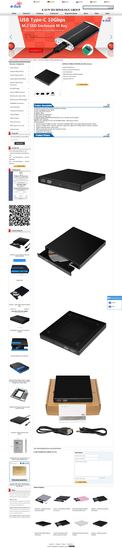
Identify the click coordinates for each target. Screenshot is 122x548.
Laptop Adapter (14, 114)
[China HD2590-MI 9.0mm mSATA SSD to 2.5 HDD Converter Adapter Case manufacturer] (19, 456)
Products (40, 13)
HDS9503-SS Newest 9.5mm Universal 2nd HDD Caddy (19, 407)
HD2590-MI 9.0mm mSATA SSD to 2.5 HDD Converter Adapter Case (19, 459)
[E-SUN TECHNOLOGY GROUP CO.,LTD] (16, 4)
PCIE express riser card (17, 125)
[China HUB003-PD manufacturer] (19, 278)
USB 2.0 (35, 60)
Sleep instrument (15, 122)
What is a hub (13, 494)
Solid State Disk (15, 107)
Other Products (14, 118)
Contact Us (54, 13)
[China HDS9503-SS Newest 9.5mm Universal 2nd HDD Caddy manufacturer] (19, 405)
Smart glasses (14, 67)
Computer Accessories (16, 110)
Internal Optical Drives (16, 75)
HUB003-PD (19, 280)
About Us (26, 13)
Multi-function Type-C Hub (17, 96)
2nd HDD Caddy (14, 88)
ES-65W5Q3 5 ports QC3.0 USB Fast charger (19, 331)
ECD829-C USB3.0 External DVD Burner (19, 433)
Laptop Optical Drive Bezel (18, 79)
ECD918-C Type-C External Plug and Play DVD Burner (19, 255)
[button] (56, 56)
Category (16, 60)
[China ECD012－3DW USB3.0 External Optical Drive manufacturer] (19, 302)
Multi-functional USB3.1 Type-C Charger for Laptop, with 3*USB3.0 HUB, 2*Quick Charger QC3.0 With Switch (19, 382)
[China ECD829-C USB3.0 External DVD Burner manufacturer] (19, 430)
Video (107, 13)
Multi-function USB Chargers (18, 99)
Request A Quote (71, 13)
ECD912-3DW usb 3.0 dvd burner (19, 356)
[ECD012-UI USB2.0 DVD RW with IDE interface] (47, 77)
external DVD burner (55, 448)
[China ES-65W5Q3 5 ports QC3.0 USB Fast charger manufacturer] (19, 328)
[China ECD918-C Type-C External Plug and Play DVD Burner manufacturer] (19, 252)
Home (14, 13)
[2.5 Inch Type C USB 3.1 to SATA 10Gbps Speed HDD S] (61, 58)
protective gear (14, 129)
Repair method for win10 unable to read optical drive (23, 502)
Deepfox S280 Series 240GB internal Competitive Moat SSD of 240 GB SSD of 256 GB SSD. (19, 485)
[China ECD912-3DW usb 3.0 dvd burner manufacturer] (19, 354)
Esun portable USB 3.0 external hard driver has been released (26, 511)
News (86, 13)
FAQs (97, 13)
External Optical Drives (26, 60)
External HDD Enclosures (17, 92)
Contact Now (19, 166)
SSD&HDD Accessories (17, 103)
